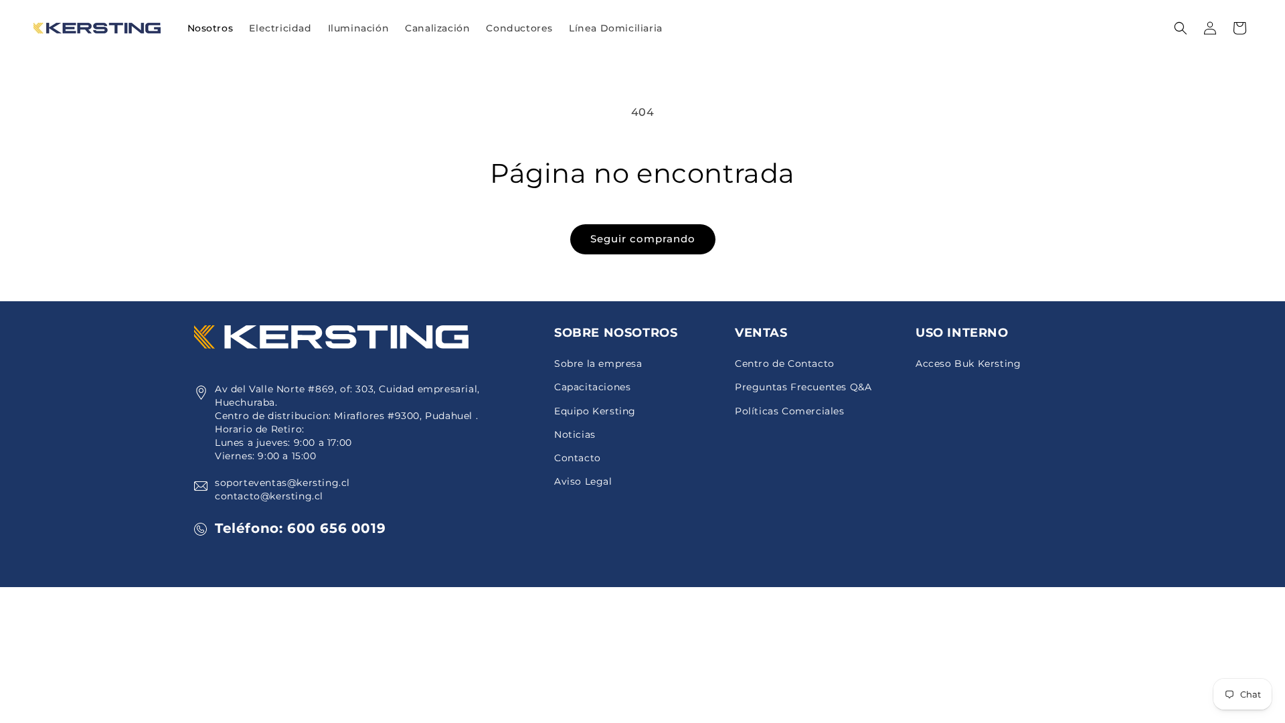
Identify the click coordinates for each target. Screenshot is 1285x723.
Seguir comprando (642, 238)
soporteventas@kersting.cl (282, 483)
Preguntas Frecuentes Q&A (803, 387)
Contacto (577, 458)
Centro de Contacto (785, 363)
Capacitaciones (592, 387)
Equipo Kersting (595, 411)
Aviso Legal (583, 481)
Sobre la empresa (598, 363)
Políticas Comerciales (790, 411)
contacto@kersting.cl (269, 496)
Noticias (575, 434)
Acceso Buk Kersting (968, 363)
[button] (280, 28)
